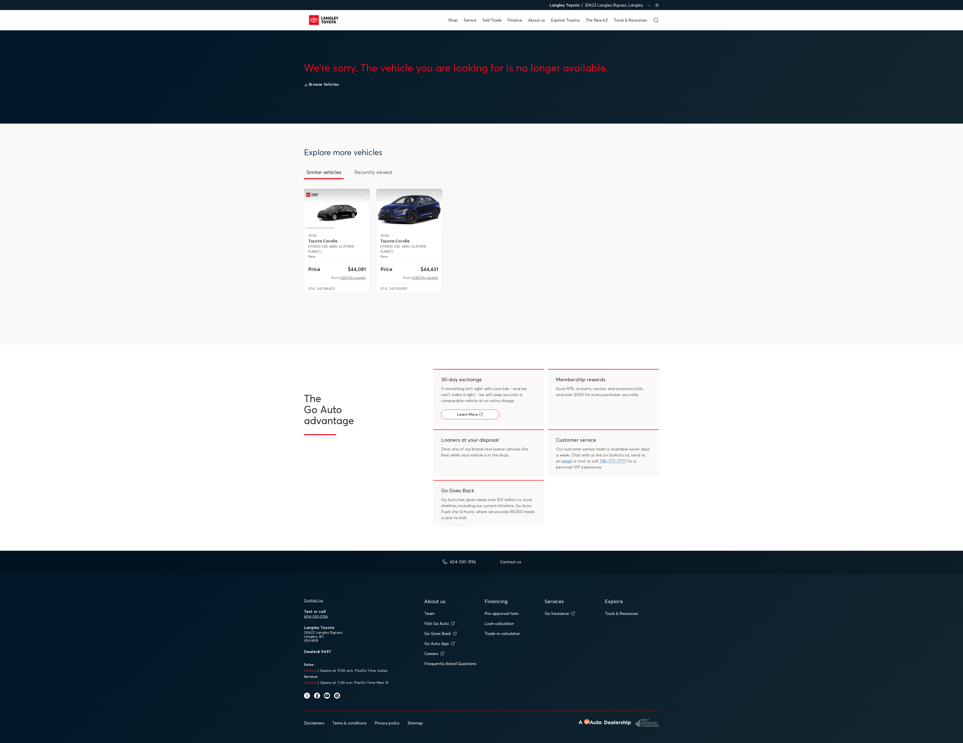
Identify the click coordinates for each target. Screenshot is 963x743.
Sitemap (415, 722)
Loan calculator (499, 623)
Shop (453, 20)
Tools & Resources (630, 20)
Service (470, 20)
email (567, 460)
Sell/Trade (492, 20)
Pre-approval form (502, 613)
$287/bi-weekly (353, 277)
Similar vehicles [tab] (323, 172)
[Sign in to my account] (657, 5)
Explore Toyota (565, 20)
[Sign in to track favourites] (363, 195)
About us (536, 20)
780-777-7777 (612, 460)
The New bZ (597, 20)
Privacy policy (387, 722)
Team (429, 613)
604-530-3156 (316, 616)
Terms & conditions (349, 722)
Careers (431, 653)
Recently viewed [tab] (373, 172)
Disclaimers (314, 722)
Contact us (313, 600)
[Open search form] (656, 20)
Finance (515, 20)
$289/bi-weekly (425, 277)
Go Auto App (436, 643)
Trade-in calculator (502, 633)
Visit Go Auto (436, 623)
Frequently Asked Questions (450, 663)
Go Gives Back (437, 633)
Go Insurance (557, 613)
